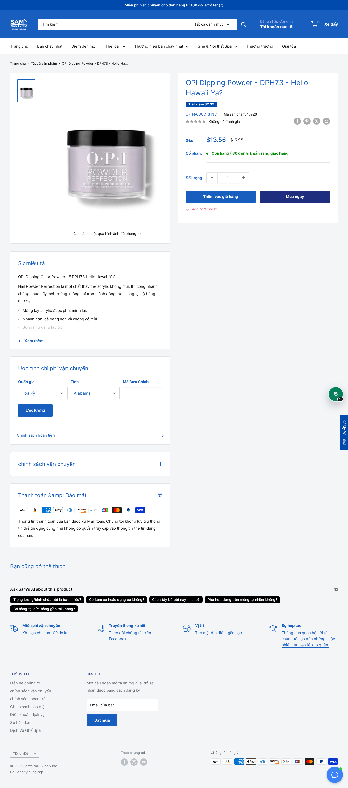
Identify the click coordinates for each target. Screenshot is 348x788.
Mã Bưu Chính (136, 381)
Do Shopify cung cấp (26, 772)
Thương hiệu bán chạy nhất (158, 46)
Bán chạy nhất (49, 46)
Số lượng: (194, 177)
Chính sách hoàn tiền (36, 435)
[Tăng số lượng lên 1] (243, 177)
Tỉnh (75, 381)
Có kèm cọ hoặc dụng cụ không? (116, 599)
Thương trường (259, 46)
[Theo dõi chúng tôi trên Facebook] (124, 762)
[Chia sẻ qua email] (326, 121)
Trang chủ (19, 46)
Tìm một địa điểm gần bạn (218, 632)
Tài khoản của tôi (276, 26)
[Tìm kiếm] (243, 24)
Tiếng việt (20, 753)
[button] (201, 209)
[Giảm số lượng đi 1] (212, 177)
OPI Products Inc (201, 114)
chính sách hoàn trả (27, 698)
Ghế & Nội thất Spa (215, 46)
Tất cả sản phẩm (44, 63)
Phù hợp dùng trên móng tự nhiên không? (242, 599)
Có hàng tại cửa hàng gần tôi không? (44, 609)
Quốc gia (26, 381)
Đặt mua (102, 720)
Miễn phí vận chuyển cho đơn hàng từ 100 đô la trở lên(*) (174, 5)
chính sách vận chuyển (30, 691)
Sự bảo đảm (20, 722)
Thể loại (112, 46)
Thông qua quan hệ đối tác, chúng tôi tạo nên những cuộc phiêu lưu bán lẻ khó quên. (308, 638)
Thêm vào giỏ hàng (220, 196)
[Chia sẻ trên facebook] (297, 121)
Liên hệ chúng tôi (25, 683)
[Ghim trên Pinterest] (307, 121)
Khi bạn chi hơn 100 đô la (44, 632)
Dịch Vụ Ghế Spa (25, 730)
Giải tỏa (289, 46)
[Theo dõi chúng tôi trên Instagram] (134, 762)
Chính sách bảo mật (28, 706)
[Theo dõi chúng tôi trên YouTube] (143, 762)
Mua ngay (295, 196)
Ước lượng (35, 410)
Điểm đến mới (83, 46)
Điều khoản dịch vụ (27, 714)
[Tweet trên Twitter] (316, 121)
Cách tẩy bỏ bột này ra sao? (175, 599)
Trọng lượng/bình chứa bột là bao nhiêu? (47, 599)
